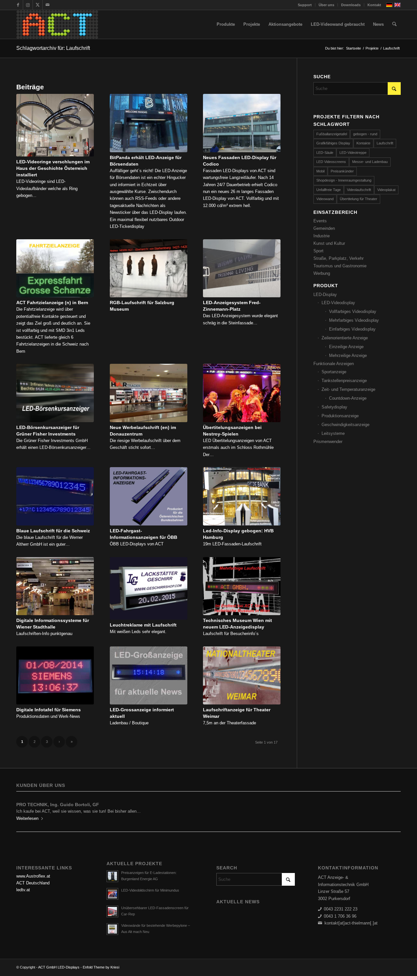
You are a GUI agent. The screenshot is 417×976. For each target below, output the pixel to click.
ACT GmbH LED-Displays (58, 967)
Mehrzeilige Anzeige (348, 355)
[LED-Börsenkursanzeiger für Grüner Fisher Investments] (55, 393)
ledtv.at (23, 889)
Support (305, 5)
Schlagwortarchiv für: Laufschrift (53, 48)
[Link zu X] (37, 5)
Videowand (325, 199)
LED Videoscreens (331, 162)
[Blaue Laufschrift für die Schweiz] (55, 496)
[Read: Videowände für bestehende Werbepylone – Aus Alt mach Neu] (112, 929)
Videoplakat (386, 190)
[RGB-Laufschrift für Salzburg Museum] (148, 268)
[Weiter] (391, 809)
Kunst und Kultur (329, 243)
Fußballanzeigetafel (331, 134)
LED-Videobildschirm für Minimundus (150, 890)
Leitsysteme (333, 433)
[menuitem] (305, 5)
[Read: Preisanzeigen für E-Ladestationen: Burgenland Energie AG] (112, 876)
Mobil (320, 171)
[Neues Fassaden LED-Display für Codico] (241, 123)
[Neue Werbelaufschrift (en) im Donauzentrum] (148, 393)
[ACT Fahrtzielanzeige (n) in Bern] (55, 268)
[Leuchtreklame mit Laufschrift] (148, 588)
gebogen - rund (365, 134)
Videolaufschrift (359, 190)
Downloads (351, 5)
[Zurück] (26, 809)
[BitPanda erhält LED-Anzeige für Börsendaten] (148, 123)
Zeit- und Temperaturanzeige (348, 389)
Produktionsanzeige (340, 415)
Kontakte (363, 143)
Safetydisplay (334, 407)
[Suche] (394, 24)
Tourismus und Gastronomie (340, 265)
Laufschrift (385, 143)
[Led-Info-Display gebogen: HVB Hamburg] (241, 496)
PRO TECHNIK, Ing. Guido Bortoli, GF (57, 804)
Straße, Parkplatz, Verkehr (338, 258)
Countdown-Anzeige (348, 398)
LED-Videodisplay (338, 302)
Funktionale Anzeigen (333, 363)
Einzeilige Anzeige (346, 346)
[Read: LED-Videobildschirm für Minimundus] (112, 894)
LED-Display (325, 294)
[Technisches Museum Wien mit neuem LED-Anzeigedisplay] (241, 586)
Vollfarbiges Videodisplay (352, 311)
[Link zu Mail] (47, 5)
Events (320, 220)
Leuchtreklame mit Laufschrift (143, 625)
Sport (318, 250)
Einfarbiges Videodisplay (352, 329)
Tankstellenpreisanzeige (344, 380)
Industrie (321, 235)
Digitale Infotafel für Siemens (48, 709)
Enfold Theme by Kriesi (101, 967)
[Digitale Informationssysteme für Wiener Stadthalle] (55, 586)
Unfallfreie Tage (328, 190)
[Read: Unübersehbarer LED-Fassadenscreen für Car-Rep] (112, 911)
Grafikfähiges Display (333, 143)
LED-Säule (324, 153)
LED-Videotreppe (353, 153)
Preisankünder (342, 171)
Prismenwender (327, 441)
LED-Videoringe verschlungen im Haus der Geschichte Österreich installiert (53, 168)
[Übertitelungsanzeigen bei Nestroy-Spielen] (241, 393)
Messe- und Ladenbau (370, 162)
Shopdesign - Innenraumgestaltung (343, 180)
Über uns (326, 5)
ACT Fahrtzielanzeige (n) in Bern (52, 302)
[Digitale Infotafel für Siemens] (55, 675)
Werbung (321, 273)
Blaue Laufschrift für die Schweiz (53, 530)
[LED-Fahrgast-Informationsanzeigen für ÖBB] (148, 496)
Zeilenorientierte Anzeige (345, 337)
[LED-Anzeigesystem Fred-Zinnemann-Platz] (241, 268)
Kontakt (374, 5)
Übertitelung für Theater (358, 199)
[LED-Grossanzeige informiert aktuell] (148, 675)
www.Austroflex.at (33, 876)
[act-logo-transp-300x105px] (57, 24)
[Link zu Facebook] (18, 5)
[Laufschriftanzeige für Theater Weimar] (241, 675)
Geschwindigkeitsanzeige (345, 424)
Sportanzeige (334, 371)
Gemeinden (324, 228)
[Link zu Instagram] (28, 5)
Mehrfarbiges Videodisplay (354, 320)
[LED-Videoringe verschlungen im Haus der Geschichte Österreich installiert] (55, 125)
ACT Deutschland (33, 882)
